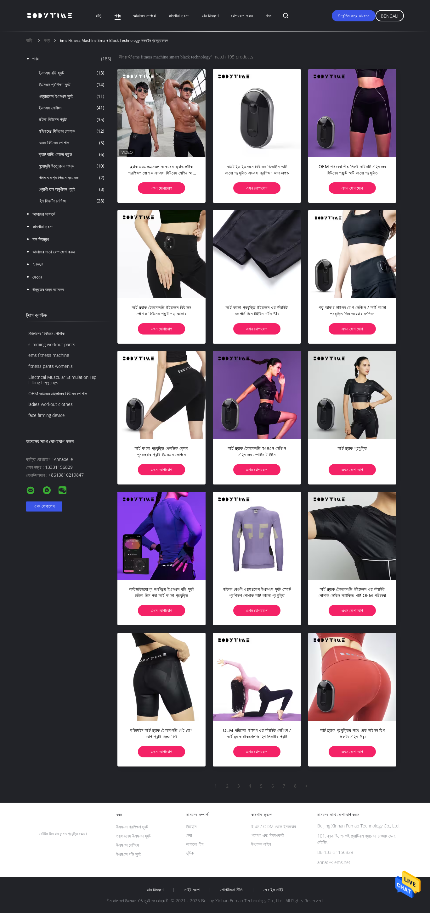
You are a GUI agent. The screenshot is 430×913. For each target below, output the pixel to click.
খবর (269, 16)
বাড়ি (98, 16)
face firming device (46, 415)
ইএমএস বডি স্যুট (71, 73)
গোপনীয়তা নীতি (231, 890)
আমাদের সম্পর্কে (144, 16)
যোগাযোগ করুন (242, 16)
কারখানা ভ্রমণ (178, 16)
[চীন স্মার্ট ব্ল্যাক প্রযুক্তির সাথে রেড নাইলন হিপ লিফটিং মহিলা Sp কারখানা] (352, 677)
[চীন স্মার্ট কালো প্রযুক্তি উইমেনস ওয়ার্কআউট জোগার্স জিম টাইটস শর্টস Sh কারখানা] (257, 254)
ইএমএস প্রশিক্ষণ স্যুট (71, 84)
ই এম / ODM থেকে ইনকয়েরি (273, 826)
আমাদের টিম (194, 844)
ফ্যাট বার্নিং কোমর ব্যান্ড (71, 154)
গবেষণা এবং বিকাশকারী (267, 835)
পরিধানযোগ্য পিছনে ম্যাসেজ (71, 177)
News (37, 264)
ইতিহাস (191, 826)
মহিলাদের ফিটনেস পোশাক (71, 131)
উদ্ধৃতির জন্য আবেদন (353, 16)
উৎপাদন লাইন (261, 844)
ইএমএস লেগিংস (71, 108)
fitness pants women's (50, 366)
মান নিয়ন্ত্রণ (210, 16)
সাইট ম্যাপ (192, 890)
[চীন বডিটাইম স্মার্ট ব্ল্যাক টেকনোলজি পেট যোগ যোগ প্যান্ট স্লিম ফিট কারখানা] (161, 677)
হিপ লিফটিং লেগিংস (71, 201)
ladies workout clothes (50, 404)
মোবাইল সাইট (273, 890)
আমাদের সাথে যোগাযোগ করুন (53, 252)
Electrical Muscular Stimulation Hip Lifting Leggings (62, 379)
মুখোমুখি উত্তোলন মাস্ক (71, 166)
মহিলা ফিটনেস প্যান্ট (71, 119)
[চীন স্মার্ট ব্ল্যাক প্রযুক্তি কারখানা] (352, 395)
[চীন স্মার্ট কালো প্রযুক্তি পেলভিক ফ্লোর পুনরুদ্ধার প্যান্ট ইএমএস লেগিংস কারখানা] (161, 395)
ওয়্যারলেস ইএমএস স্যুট (71, 96)
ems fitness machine (48, 355)
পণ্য (118, 16)
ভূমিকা (190, 853)
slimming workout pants (51, 344)
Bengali (390, 16)
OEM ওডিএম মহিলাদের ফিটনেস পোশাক (57, 393)
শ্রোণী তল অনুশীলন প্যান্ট (71, 189)
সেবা (189, 835)
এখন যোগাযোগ (161, 188)
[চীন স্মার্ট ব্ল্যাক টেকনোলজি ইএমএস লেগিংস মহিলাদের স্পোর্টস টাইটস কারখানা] (257, 395)
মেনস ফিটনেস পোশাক (71, 143)
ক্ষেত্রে (37, 277)
